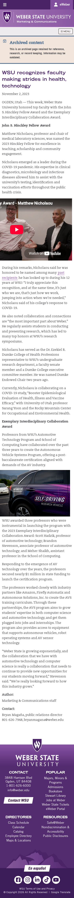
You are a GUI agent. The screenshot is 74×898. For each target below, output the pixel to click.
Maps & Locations (18, 840)
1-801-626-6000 (18, 785)
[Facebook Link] (18, 880)
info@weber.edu (18, 790)
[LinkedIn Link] (37, 880)
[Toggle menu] (5, 4)
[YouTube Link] (56, 880)
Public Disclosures (55, 836)
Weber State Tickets (55, 804)
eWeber (65, 4)
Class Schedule (18, 822)
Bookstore (55, 791)
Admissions (55, 787)
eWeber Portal (55, 809)
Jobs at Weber (55, 800)
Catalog (18, 831)
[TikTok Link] (47, 880)
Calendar (18, 827)
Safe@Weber (55, 822)
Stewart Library (55, 795)
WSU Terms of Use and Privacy (37, 888)
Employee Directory (18, 836)
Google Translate (60, 892)
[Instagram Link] (28, 880)
